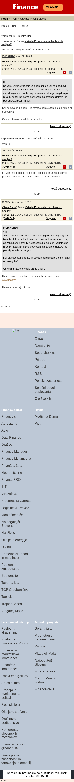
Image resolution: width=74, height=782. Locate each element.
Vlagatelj (53, 7)
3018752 (9, 214)
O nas (39, 338)
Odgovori (51, 72)
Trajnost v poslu (12, 604)
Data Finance (11, 437)
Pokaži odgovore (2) (61, 126)
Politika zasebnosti (48, 380)
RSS (38, 374)
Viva (38, 423)
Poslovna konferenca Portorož (16, 641)
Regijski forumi (12, 704)
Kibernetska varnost (15, 500)
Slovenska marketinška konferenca (10, 654)
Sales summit (11, 683)
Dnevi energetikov (14, 676)
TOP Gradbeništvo (15, 589)
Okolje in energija (14, 540)
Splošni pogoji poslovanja (45, 389)
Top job (6, 596)
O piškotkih (43, 398)
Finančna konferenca (9, 667)
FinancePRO (11, 479)
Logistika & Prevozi (15, 508)
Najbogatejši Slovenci (10, 523)
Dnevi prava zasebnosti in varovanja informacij (16, 759)
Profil (14, 18)
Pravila (34, 18)
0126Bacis (8, 202)
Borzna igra (43, 628)
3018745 (9, 163)
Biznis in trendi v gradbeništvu (13, 746)
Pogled (5, 26)
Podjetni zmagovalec (10, 566)
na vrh (37, 131)
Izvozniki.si (9, 493)
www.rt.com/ (9, 280)
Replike (24, 26)
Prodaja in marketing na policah (10, 693)
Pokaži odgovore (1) (61, 294)
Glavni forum (24, 36)
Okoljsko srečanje (14, 712)
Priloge (40, 359)
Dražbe (6, 444)
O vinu (6, 547)
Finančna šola (11, 465)
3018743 (58, 68)
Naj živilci (8, 532)
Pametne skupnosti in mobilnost (15, 555)
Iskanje (42, 18)
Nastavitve (23, 18)
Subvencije (9, 575)
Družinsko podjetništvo (10, 720)
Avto (4, 430)
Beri (14, 26)
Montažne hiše (12, 515)
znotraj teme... (43, 49)
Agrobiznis (9, 423)
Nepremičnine (11, 472)
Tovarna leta (10, 583)
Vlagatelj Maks (12, 611)
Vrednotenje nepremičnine (45, 637)
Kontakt (40, 366)
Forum (5, 18)
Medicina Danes (47, 416)
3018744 (9, 68)
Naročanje (42, 345)
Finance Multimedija (16, 458)
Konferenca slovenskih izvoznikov (9, 733)
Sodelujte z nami (47, 352)
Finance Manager (14, 451)
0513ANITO (8, 56)
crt (49, 68)
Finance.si (9, 416)
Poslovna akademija (9, 630)
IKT (4, 487)
